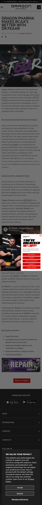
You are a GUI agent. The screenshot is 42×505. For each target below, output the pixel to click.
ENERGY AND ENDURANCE (31, 261)
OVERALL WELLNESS (31, 267)
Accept (20, 487)
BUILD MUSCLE (31, 254)
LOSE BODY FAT (31, 264)
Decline (20, 493)
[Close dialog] (40, 235)
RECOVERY (31, 257)
